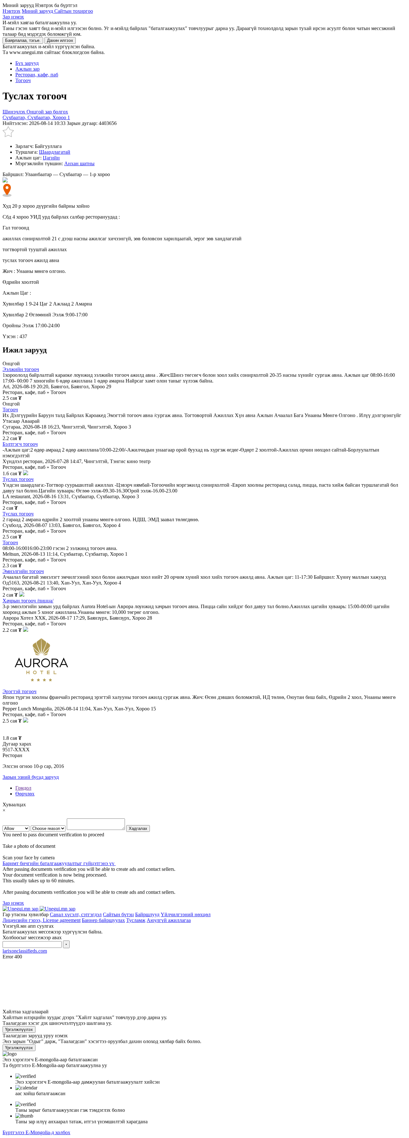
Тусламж (135, 920)
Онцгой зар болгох (47, 111)
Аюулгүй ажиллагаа (169, 920)
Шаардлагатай (54, 152)
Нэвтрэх (11, 11)
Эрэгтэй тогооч (19, 691)
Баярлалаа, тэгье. (23, 40)
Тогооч (10, 409)
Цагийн (51, 157)
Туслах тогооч (18, 479)
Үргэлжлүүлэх (19, 1029)
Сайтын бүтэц (118, 914)
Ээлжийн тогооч (21, 369)
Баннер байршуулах (103, 920)
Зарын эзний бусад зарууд (31, 777)
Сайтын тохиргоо (73, 11)
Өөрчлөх (25, 793)
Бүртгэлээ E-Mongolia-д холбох (36, 1132)
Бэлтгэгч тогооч (20, 444)
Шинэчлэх (15, 111)
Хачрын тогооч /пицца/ (28, 600)
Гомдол (23, 788)
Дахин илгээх (60, 40)
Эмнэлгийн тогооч (23, 571)
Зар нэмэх (13, 16)
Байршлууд (147, 914)
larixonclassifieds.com (25, 951)
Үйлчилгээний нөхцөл (186, 914)
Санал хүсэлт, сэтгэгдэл (76, 914)
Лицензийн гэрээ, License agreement (42, 920)
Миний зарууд (38, 11)
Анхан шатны (79, 163)
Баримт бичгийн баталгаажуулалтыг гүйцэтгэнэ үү (59, 863)
